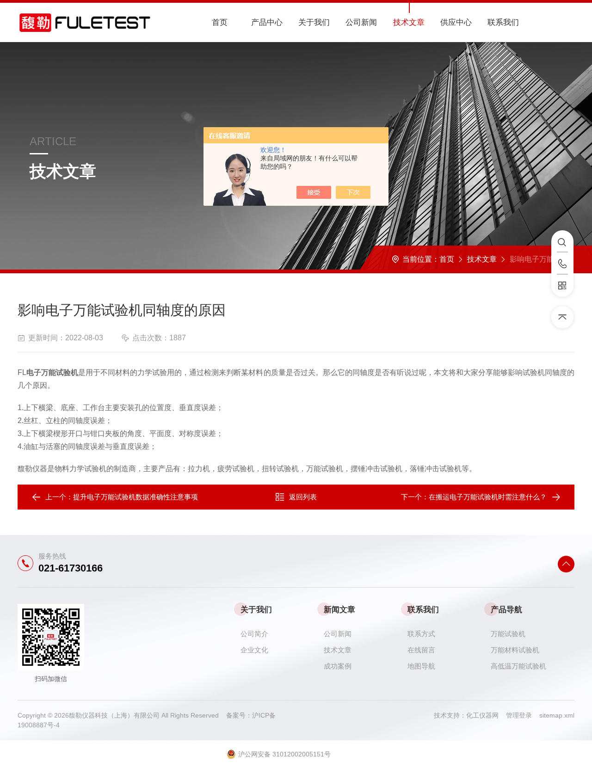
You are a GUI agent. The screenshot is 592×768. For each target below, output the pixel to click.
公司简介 (254, 634)
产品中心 (267, 22)
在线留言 (421, 650)
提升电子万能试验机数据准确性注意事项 (135, 497)
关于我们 (314, 22)
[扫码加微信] (562, 286)
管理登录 (519, 715)
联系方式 (421, 634)
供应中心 (456, 22)
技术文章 (409, 22)
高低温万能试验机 (518, 666)
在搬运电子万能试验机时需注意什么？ (488, 497)
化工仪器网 (486, 715)
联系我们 (503, 22)
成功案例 (338, 666)
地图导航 (421, 666)
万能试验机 (508, 634)
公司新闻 (361, 22)
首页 (220, 22)
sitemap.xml (556, 715)
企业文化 (254, 650)
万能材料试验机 (515, 650)
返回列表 (303, 497)
